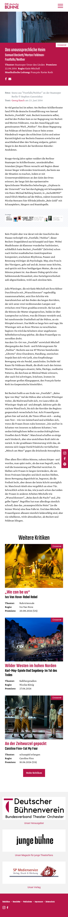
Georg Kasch (18, 100)
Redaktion (6, 902)
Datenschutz (50, 902)
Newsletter (16, 902)
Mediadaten (27, 902)
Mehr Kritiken (34, 772)
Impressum (39, 902)
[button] (5, 79)
